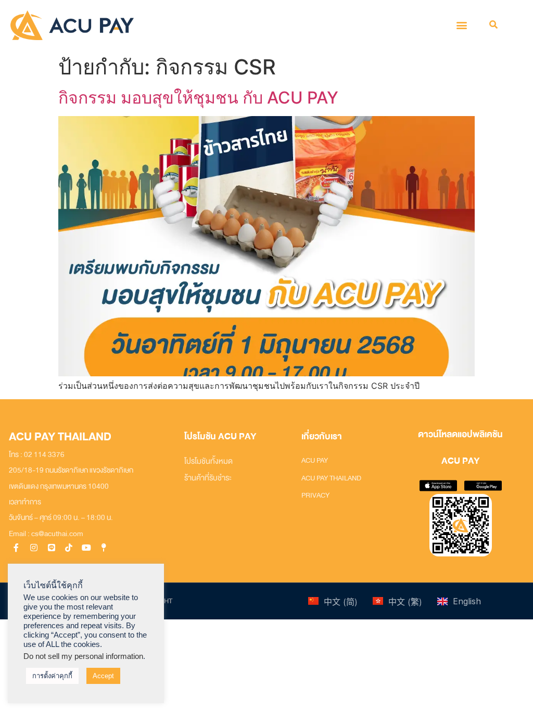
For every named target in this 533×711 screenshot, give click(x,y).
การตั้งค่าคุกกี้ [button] (52, 676)
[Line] (51, 547)
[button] (462, 25)
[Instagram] (33, 547)
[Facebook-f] (16, 547)
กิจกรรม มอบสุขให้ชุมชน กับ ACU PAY (198, 97)
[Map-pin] (104, 547)
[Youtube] (86, 547)
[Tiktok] (69, 547)
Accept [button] (103, 676)
